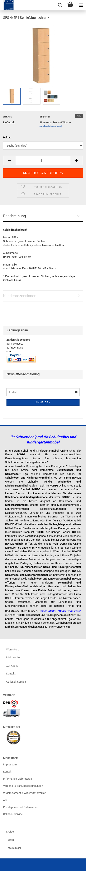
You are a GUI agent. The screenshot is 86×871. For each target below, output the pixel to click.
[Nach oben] (74, 865)
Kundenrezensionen (19, 296)
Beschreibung (14, 216)
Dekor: (7, 137)
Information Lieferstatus (17, 778)
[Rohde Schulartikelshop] (7, 5)
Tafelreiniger (13, 847)
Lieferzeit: (9, 122)
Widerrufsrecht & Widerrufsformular (24, 792)
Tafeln (10, 839)
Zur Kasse (12, 665)
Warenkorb (12, 649)
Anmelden (43, 402)
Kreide (10, 831)
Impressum (10, 764)
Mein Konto (13, 657)
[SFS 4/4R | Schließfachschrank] (41, 55)
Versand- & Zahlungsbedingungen (23, 785)
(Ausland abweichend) (50, 126)
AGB (5, 800)
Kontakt (10, 673)
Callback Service (16, 681)
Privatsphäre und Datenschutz (21, 807)
